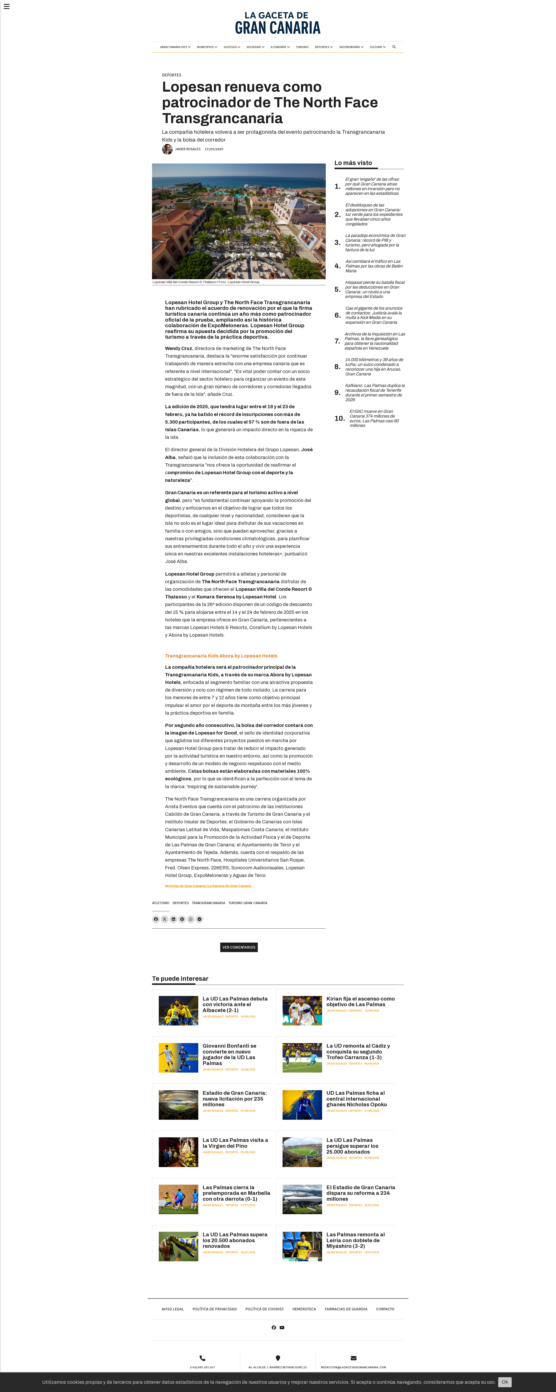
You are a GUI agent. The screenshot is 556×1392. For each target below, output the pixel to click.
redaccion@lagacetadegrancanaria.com (353, 1367)
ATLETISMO (160, 903)
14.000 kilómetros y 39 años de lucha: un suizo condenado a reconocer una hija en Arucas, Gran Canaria (374, 366)
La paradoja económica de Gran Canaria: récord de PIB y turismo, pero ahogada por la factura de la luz (375, 242)
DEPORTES (322, 47)
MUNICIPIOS (205, 47)
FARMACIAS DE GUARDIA (346, 1309)
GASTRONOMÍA (350, 47)
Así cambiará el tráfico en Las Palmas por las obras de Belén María (373, 266)
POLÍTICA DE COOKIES (264, 1309)
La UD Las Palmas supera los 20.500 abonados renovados (235, 1240)
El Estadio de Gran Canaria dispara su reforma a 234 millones (360, 1193)
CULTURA (376, 47)
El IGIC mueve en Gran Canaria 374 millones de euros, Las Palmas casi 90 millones (374, 418)
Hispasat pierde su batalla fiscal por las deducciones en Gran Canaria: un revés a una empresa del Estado (374, 289)
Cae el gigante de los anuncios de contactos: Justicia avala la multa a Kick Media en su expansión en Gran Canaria (373, 315)
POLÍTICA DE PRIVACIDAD (214, 1309)
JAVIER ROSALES (187, 149)
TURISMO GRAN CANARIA (247, 903)
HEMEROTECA (304, 1309)
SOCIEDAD (254, 47)
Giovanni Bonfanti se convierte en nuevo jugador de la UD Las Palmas (229, 1054)
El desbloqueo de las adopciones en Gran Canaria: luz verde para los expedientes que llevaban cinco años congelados (373, 214)
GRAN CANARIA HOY (174, 47)
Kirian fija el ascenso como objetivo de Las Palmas (360, 1001)
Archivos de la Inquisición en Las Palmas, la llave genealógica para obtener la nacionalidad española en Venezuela (374, 341)
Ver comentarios (239, 947)
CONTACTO (385, 1309)
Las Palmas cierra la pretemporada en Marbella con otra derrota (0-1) (236, 1193)
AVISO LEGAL (173, 1309)
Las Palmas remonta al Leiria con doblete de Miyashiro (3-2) (355, 1240)
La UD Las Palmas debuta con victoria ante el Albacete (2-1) (235, 1004)
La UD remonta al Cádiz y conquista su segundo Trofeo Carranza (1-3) (358, 1051)
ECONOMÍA (279, 47)
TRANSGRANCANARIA (208, 903)
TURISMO (302, 47)
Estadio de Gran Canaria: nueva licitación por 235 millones (235, 1098)
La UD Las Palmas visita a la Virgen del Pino (235, 1143)
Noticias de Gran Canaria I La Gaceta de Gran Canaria (208, 886)
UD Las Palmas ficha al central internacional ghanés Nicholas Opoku (356, 1098)
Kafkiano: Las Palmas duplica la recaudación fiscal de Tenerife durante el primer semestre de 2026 (375, 392)
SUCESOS (230, 47)
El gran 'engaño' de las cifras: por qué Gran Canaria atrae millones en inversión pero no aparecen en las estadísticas (372, 186)
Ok (505, 1382)
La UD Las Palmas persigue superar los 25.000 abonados (352, 1145)
